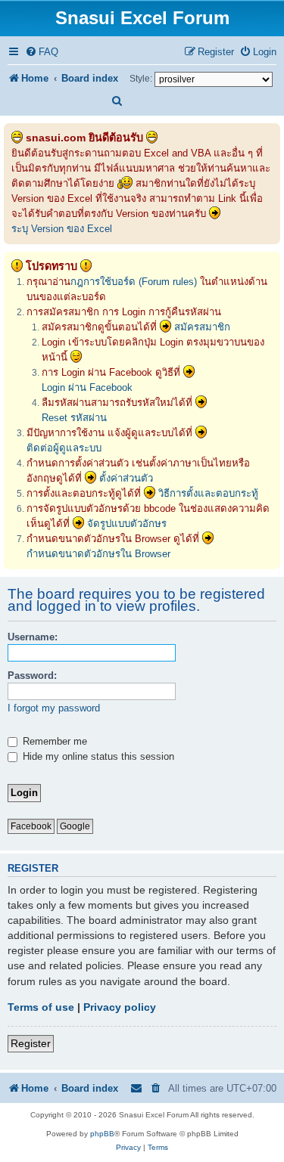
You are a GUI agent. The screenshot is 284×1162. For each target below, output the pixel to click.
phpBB (102, 1133)
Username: (33, 637)
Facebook (31, 826)
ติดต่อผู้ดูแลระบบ (64, 448)
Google (75, 826)
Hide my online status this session (97, 756)
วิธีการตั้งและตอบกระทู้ (208, 493)
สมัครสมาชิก (202, 327)
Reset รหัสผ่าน (74, 417)
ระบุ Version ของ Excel (61, 228)
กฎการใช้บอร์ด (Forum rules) (133, 281)
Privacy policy (119, 1007)
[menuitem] (41, 52)
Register (31, 1043)
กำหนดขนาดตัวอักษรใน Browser (98, 553)
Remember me (53, 741)
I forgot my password (54, 708)
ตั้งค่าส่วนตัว (126, 478)
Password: (32, 675)
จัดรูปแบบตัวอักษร (127, 523)
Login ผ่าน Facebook (87, 387)
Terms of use (41, 1007)
